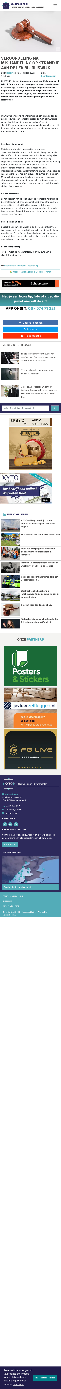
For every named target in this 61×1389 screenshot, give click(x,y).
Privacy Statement (11, 906)
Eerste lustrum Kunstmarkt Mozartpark (40, 534)
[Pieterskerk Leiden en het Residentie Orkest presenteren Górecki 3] (10, 623)
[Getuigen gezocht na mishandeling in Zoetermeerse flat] (10, 581)
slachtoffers (10, 265)
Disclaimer (7, 901)
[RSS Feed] (16, 824)
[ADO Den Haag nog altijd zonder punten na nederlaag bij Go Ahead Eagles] (10, 525)
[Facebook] (5, 824)
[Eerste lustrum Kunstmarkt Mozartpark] (10, 539)
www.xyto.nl (12, 813)
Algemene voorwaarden (13, 896)
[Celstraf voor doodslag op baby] (10, 609)
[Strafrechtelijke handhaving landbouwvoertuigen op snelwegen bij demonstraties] (10, 595)
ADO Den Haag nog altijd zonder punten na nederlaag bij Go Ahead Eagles (38, 523)
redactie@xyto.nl (14, 809)
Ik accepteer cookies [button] (45, 1378)
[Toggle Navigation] (55, 6)
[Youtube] (10, 824)
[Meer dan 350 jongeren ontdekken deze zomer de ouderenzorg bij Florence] (10, 553)
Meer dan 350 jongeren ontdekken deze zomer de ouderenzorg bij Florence (38, 551)
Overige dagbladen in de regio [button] (18, 887)
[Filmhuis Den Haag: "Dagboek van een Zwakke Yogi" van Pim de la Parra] (10, 567)
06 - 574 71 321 (41, 308)
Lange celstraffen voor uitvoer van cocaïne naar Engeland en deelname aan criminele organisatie (38, 357)
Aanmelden (10, 844)
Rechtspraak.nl (48, 76)
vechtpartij (33, 265)
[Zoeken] (55, 408)
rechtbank (22, 265)
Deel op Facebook (33, 322)
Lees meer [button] (18, 1384)
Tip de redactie (33, 335)
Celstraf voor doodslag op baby (36, 605)
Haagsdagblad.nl (19, 4)
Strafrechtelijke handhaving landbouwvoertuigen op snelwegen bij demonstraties (40, 594)
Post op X (32, 329)
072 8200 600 (13, 805)
